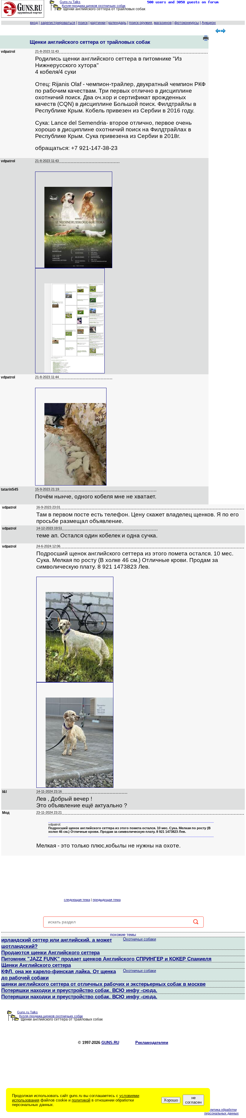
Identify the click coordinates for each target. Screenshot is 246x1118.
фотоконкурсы (186, 23)
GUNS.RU (110, 1042)
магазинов (163, 23)
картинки (98, 23)
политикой (81, 1100)
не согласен (193, 1100)
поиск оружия (140, 23)
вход (34, 23)
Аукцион (209, 23)
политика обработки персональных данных (221, 1111)
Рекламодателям (151, 1042)
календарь (117, 23)
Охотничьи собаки (139, 939)
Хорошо (171, 1100)
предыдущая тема (107, 899)
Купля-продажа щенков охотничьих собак (93, 5)
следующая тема (77, 899)
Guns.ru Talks (70, 2)
